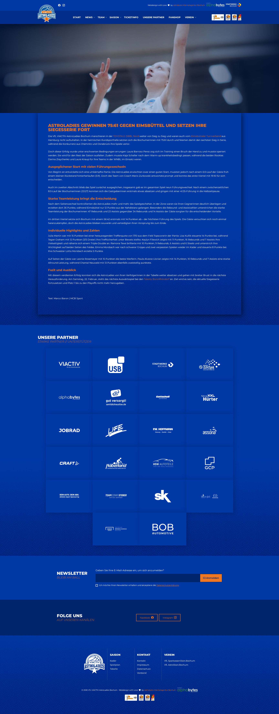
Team (101, 17)
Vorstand (141, 673)
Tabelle (114, 669)
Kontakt (141, 660)
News (89, 17)
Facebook (145, 618)
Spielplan (115, 664)
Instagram (168, 618)
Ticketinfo (131, 17)
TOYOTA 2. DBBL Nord (126, 136)
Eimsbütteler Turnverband (206, 136)
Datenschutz (144, 669)
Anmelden (212, 577)
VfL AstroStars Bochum (176, 664)
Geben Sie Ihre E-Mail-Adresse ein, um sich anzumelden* (130, 570)
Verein (189, 17)
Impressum (143, 664)
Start (77, 17)
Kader (113, 660)
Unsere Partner (153, 17)
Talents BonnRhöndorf (156, 279)
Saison (114, 17)
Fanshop (175, 17)
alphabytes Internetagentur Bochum (189, 5)
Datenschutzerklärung (167, 585)
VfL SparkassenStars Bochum (179, 660)
